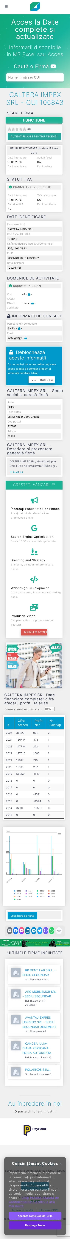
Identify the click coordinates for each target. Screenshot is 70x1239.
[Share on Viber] (45, 930)
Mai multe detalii (35, 632)
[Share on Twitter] (39, 930)
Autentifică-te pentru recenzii (34, 136)
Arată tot (18, 472)
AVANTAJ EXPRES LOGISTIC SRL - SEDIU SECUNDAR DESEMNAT (39, 1022)
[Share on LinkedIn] (27, 930)
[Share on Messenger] (21, 930)
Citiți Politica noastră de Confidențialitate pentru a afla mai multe (34, 1202)
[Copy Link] (59, 930)
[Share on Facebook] (15, 930)
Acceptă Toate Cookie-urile (35, 1215)
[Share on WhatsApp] (51, 930)
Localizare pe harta (22, 915)
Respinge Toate (35, 1225)
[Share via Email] (9, 930)
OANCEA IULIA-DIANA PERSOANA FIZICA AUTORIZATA (36, 1048)
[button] (8, 1130)
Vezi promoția (42, 379)
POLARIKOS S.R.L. (37, 1069)
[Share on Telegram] (33, 930)
